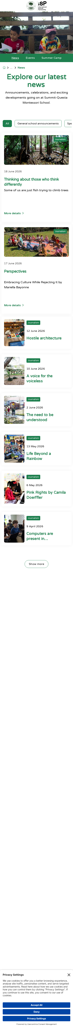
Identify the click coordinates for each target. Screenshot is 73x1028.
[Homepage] (6, 67)
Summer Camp (52, 58)
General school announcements (38, 123)
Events (30, 58)
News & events (14, 67)
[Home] (36, 5)
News (15, 58)
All (7, 123)
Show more (36, 564)
